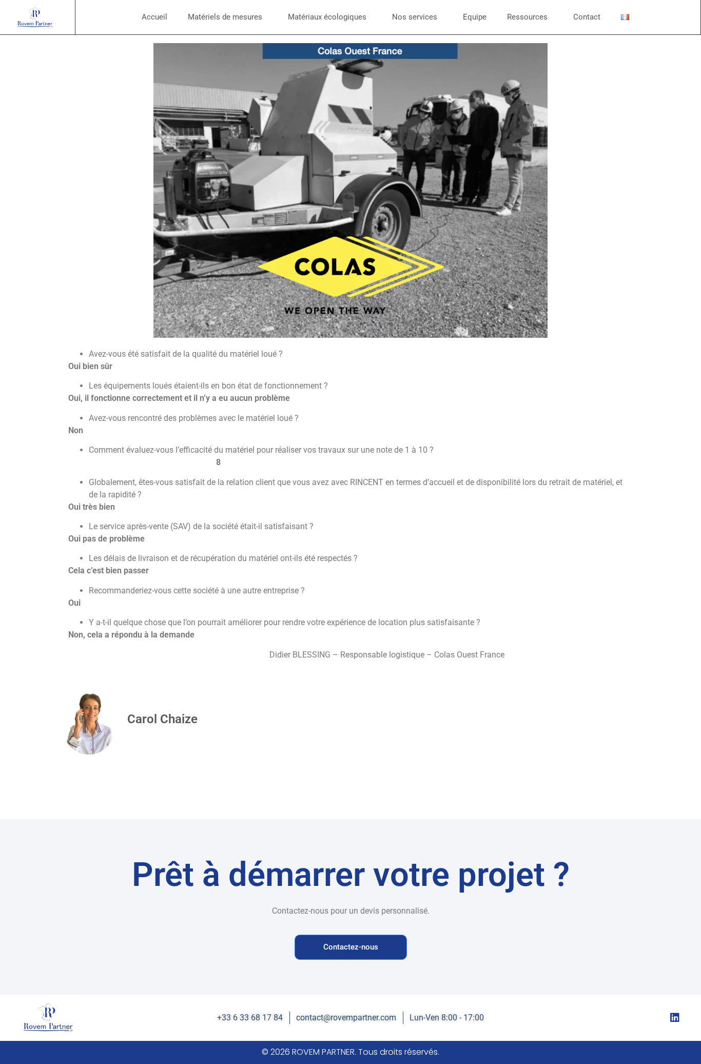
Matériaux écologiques (327, 17)
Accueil (154, 17)
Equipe (474, 17)
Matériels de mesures (225, 17)
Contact (586, 17)
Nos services (414, 17)
